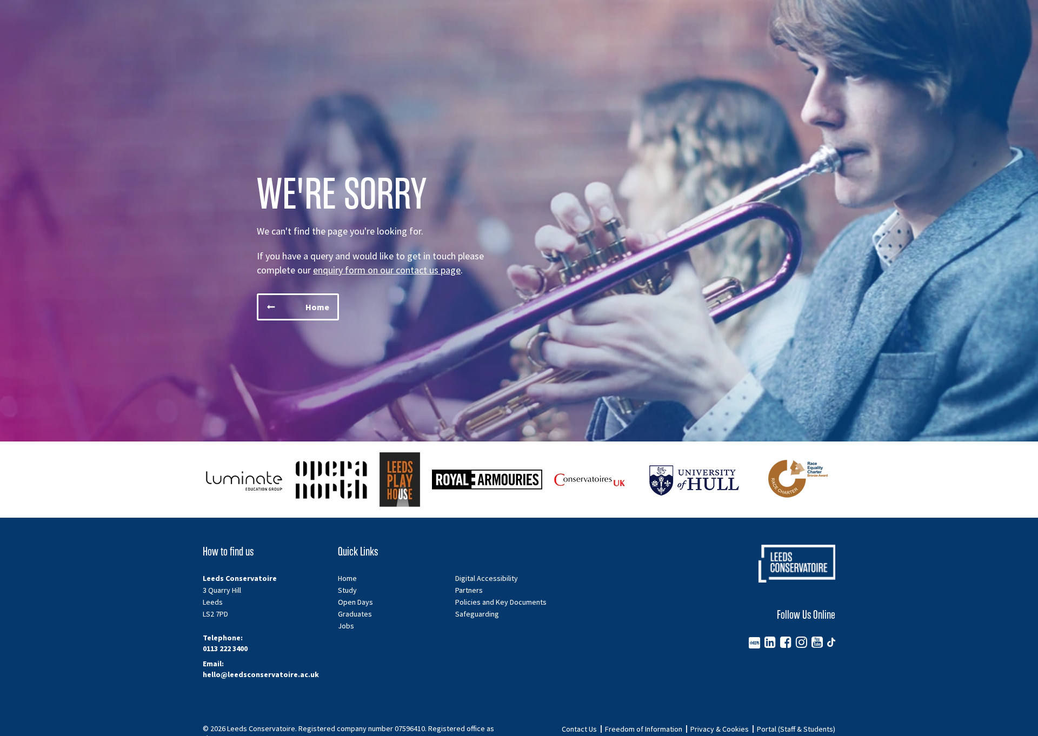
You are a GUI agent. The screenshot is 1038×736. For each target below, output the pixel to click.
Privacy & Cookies (719, 729)
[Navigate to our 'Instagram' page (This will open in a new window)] (801, 641)
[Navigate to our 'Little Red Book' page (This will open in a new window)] (754, 641)
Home (347, 578)
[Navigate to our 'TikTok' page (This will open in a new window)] (831, 641)
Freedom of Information (643, 729)
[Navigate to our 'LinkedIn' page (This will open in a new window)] (770, 641)
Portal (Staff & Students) (796, 729)
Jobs (346, 626)
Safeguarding (477, 614)
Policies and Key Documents (501, 602)
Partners (469, 590)
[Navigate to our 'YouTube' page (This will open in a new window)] (817, 641)
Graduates (355, 614)
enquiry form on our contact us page (387, 270)
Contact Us (579, 729)
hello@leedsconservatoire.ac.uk (261, 674)
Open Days (355, 602)
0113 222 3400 (225, 648)
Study (347, 590)
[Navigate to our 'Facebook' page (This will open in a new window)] (785, 641)
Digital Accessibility (486, 578)
